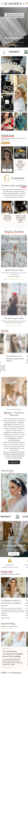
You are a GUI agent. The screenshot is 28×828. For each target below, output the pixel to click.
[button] (14, 462)
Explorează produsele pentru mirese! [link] (13, 279)
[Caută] (23, 3)
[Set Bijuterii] (20, 122)
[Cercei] (7, 84)
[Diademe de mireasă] (20, 93)
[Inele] (7, 122)
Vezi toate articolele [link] (6, 628)
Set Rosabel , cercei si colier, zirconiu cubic (7, 217)
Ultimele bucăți (5, 143)
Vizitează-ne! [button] (13, 554)
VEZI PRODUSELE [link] (13, 45)
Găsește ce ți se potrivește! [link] (13, 325)
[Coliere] (7, 103)
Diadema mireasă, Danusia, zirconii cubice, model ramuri (20, 164)
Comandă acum (7, 170)
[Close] (25, 805)
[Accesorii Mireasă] (14, 65)
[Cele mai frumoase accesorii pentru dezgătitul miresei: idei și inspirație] (13, 639)
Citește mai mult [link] (5, 617)
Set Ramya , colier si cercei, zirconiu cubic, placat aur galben (20, 218)
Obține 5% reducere (14, 822)
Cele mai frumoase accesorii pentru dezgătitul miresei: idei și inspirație (13, 654)
